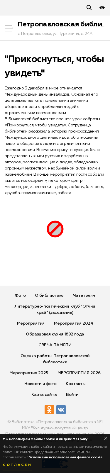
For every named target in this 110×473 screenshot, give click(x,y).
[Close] (105, 438)
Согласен (17, 465)
